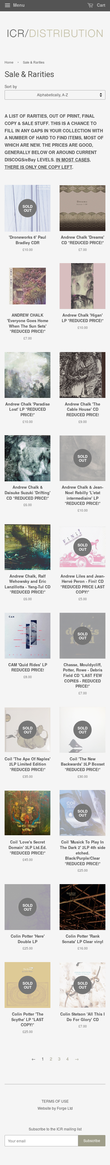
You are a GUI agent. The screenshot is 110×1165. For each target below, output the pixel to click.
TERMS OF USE (55, 1101)
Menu (18, 5)
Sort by (11, 86)
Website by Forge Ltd (55, 1108)
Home (9, 62)
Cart (100, 5)
